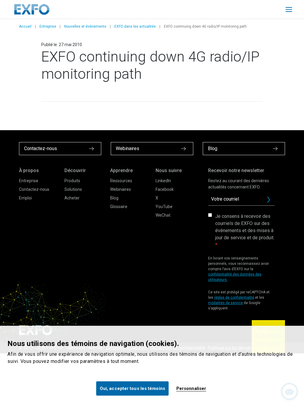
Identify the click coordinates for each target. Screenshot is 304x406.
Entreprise (47, 26)
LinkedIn (163, 180)
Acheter (72, 198)
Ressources (121, 180)
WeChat (163, 215)
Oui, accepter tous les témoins (132, 388)
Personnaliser (191, 388)
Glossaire (118, 206)
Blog (114, 198)
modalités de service (225, 303)
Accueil (25, 26)
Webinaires (120, 189)
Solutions (73, 189)
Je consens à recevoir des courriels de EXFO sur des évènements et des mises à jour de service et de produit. (244, 226)
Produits (72, 180)
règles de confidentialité (234, 297)
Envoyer (269, 200)
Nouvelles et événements (85, 26)
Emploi (25, 198)
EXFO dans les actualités (135, 26)
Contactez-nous (34, 189)
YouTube (164, 206)
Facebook (165, 189)
